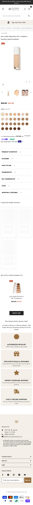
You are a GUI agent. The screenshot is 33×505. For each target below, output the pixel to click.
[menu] (3, 9)
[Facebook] (3, 475)
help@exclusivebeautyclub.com (12, 436)
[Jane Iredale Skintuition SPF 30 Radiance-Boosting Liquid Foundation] (16, 287)
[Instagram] (8, 475)
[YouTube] (25, 475)
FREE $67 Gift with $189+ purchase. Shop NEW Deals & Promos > (16, 2)
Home (2, 28)
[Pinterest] (14, 475)
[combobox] (16, 16)
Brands (9, 28)
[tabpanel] (16, 22)
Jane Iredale (16, 28)
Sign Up (27, 480)
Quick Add (16, 313)
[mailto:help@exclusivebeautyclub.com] (17, 449)
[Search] (16, 16)
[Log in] (25, 9)
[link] (8, 227)
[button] (26, 82)
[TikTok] (19, 475)
